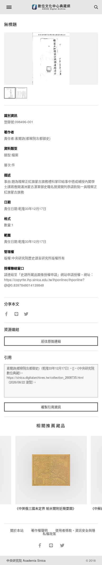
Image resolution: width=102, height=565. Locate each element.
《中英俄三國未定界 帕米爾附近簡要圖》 (45, 508)
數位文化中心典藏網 (51, 7)
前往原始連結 (51, 341)
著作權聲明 (39, 530)
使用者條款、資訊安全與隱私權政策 (69, 532)
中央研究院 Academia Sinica (26, 560)
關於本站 (16, 530)
